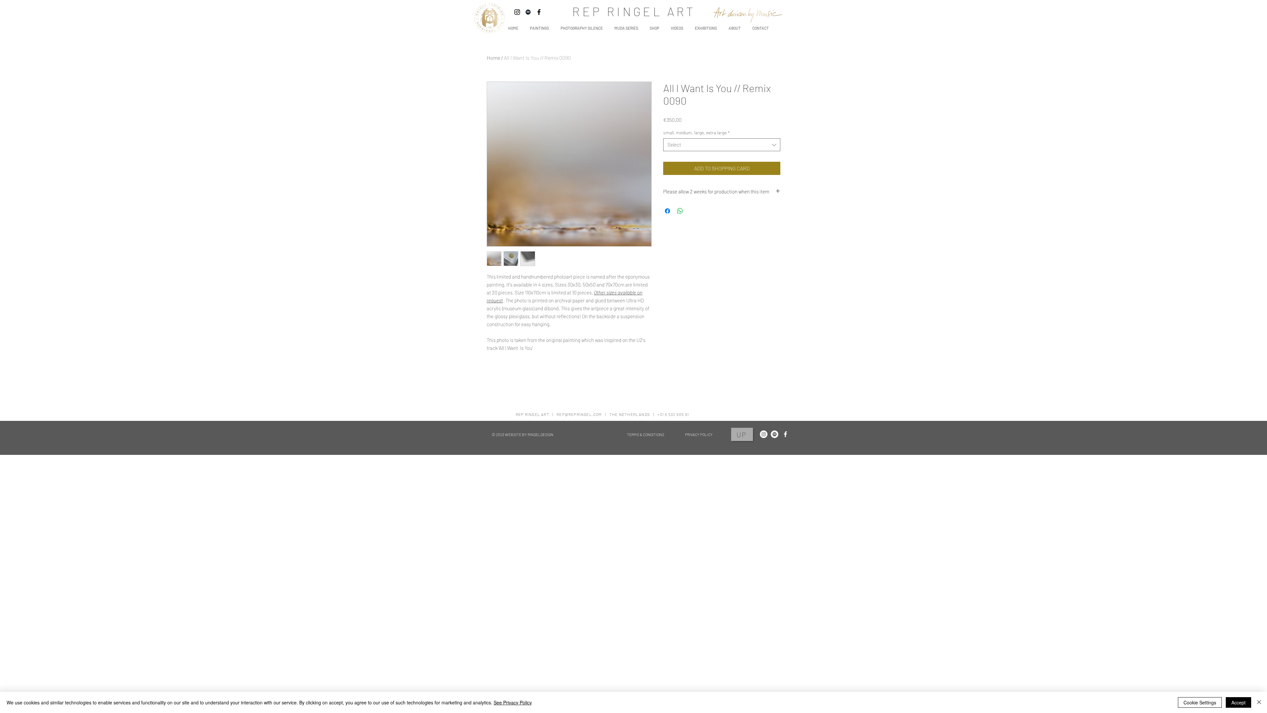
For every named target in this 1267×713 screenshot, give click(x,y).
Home (493, 57)
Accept (1238, 702)
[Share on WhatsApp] (680, 211)
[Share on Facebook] (667, 211)
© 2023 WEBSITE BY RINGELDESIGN (522, 434)
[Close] (1259, 702)
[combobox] (721, 144)
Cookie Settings (1200, 702)
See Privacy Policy (513, 702)
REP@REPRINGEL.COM (579, 414)
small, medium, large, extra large (696, 132)
